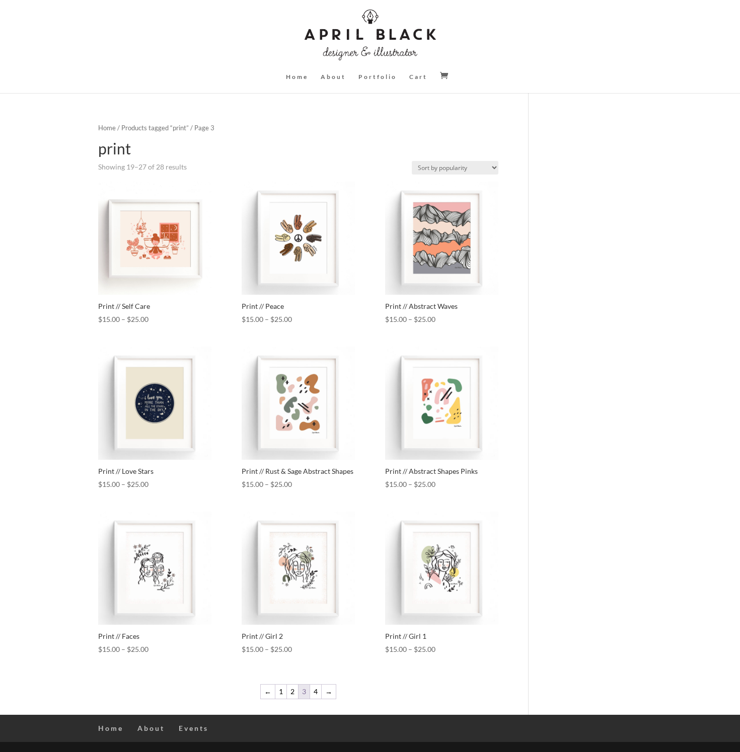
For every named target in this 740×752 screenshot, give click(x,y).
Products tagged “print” (155, 128)
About (333, 76)
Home (297, 76)
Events (193, 728)
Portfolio (377, 76)
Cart (418, 76)
